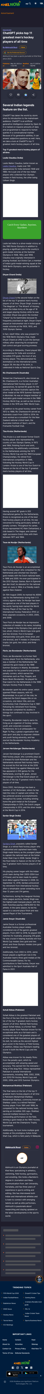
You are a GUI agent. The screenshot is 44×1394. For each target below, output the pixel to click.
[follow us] (26, 95)
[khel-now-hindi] (41, 4)
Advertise (19, 1344)
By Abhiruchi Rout (10, 47)
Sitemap (35, 1344)
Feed (33, 1340)
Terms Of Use (7, 1353)
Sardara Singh (9, 844)
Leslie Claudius (9, 166)
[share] (33, 95)
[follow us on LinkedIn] (31, 1367)
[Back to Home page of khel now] (11, 4)
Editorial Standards (22, 1353)
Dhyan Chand (9, 298)
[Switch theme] (35, 4)
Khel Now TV (37, 1349)
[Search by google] (30, 3)
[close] (40, 1375)
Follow (23, 47)
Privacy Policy (20, 1349)
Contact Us (6, 1349)
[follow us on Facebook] (12, 1367)
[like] (11, 95)
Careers (18, 1340)
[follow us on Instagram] (17, 1367)
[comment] (18, 95)
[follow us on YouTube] (26, 1367)
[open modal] (39, 1279)
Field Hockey (7, 30)
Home (4, 1340)
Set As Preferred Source (16, 52)
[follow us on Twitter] (22, 1367)
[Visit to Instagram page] (37, 1147)
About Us (6, 1344)
